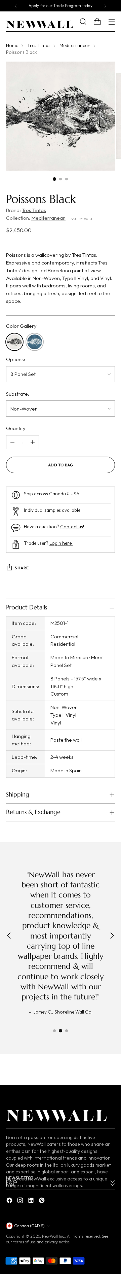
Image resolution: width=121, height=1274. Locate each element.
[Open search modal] (88, 22)
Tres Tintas (38, 45)
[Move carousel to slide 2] (60, 1030)
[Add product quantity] (33, 442)
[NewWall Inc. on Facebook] (10, 1201)
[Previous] (15, 5)
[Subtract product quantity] (12, 442)
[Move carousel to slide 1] (54, 1030)
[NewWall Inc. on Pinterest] (42, 1201)
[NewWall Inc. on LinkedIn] (32, 1201)
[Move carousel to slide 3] (66, 1030)
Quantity (16, 428)
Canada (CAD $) (29, 1225)
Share (22, 567)
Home (12, 45)
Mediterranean (74, 45)
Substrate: (17, 394)
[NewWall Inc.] (39, 25)
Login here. (61, 543)
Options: (15, 359)
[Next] (105, 5)
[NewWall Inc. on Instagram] (21, 1201)
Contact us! (72, 527)
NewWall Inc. (53, 1236)
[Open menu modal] (111, 22)
